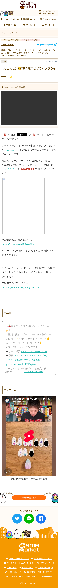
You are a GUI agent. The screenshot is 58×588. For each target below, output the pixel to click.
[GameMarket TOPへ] (29, 547)
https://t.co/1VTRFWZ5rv (34, 351)
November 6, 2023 (33, 371)
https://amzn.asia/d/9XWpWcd (18, 244)
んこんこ (12, 149)
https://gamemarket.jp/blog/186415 (20, 287)
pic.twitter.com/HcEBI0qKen (21, 364)
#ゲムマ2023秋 (32, 360)
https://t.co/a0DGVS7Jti (26, 355)
